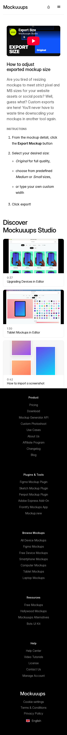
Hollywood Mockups (33, 611)
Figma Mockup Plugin (33, 482)
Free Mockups (33, 605)
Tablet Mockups (33, 571)
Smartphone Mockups (33, 559)
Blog (33, 455)
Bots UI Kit (33, 624)
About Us (33, 436)
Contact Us (33, 669)
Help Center (33, 651)
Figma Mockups (33, 546)
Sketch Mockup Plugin (33, 488)
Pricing (33, 405)
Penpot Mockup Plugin (33, 494)
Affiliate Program (33, 442)
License (33, 663)
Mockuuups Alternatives (33, 617)
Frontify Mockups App (33, 507)
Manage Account (33, 676)
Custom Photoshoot (33, 424)
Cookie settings (33, 701)
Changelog (34, 449)
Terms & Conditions (33, 707)
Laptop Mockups (34, 578)
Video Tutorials (33, 657)
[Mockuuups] (22, 7)
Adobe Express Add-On (33, 501)
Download (33, 411)
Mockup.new (33, 513)
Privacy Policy (33, 713)
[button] (48, 7)
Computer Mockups (33, 565)
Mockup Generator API (33, 417)
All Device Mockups (33, 540)
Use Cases (33, 430)
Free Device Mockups (33, 553)
